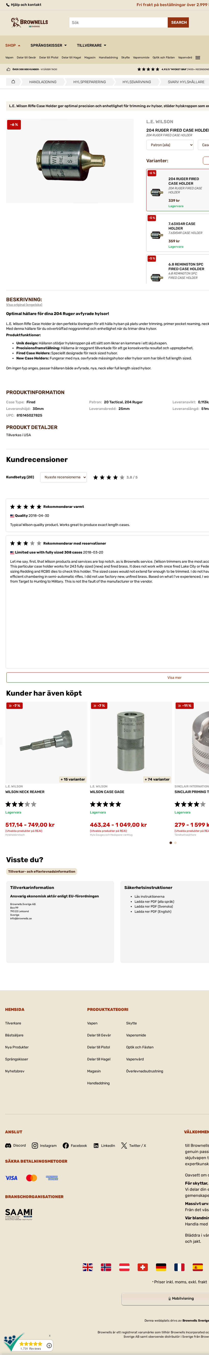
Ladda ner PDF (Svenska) (154, 906)
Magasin (90, 57)
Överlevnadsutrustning (144, 1071)
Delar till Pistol (48, 57)
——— (198, 57)
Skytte (125, 57)
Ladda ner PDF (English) (153, 911)
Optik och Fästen (164, 57)
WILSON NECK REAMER (24, 792)
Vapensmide (141, 57)
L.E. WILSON (159, 121)
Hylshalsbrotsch (15, 834)
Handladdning (108, 57)
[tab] (41, 871)
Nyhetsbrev (14, 1071)
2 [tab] (177, 845)
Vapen (9, 57)
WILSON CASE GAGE (107, 792)
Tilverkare (13, 1023)
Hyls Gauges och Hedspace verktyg (111, 834)
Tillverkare (89, 45)
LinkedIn (108, 1146)
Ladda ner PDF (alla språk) (154, 902)
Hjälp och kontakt (25, 5)
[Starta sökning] (178, 22)
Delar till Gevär (26, 57)
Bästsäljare (14, 1035)
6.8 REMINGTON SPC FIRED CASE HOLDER (186, 271)
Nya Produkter (17, 1047)
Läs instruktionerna (149, 896)
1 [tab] (172, 845)
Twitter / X (137, 1146)
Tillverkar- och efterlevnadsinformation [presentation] (41, 871)
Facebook (79, 1146)
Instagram (48, 1146)
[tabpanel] (46, 768)
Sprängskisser (46, 45)
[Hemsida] (12, 82)
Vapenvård (185, 57)
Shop (10, 45)
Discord (19, 1145)
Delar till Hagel (71, 57)
